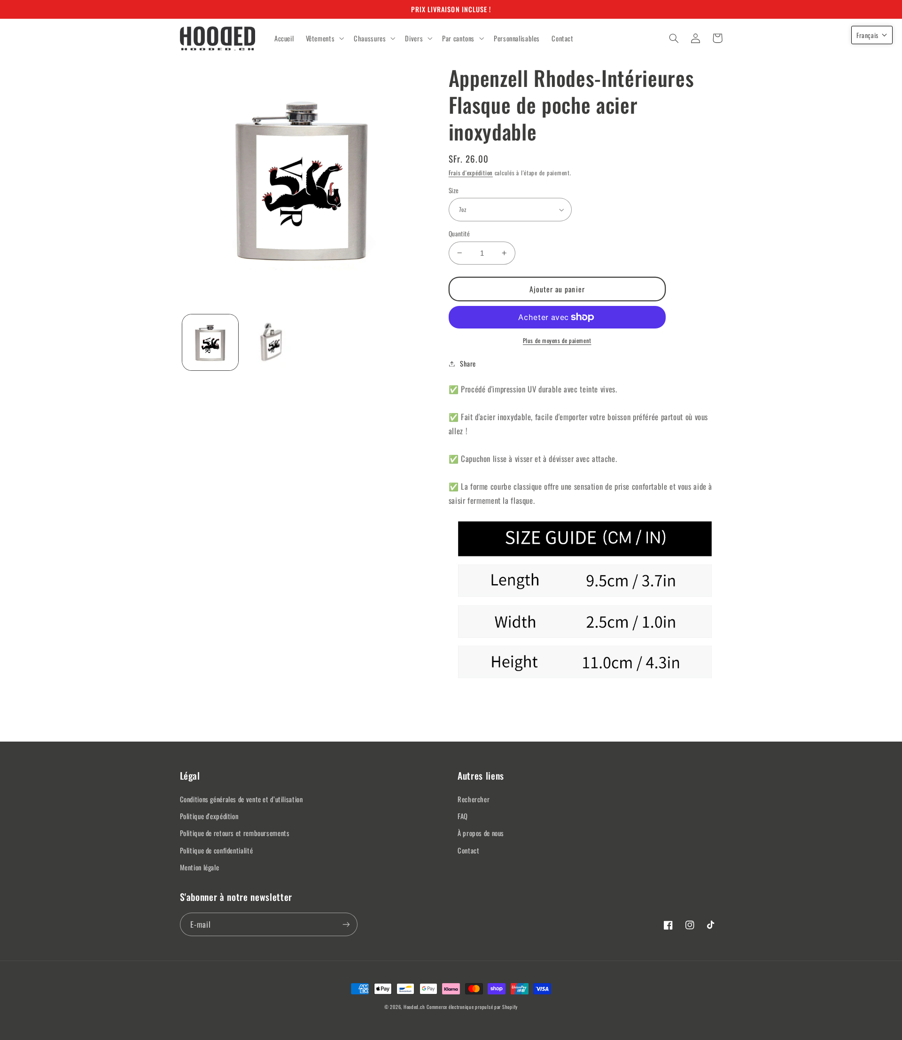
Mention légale (199, 867)
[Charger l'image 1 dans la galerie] (210, 342)
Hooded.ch (414, 1006)
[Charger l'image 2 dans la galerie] (271, 342)
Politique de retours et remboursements (235, 833)
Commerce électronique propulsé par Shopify (472, 1006)
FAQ (463, 816)
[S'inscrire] (346, 924)
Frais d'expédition (471, 172)
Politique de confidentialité (216, 850)
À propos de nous (481, 833)
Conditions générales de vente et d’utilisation (241, 799)
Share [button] (468, 363)
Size (454, 190)
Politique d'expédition (209, 816)
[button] (324, 38)
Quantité (459, 233)
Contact (468, 850)
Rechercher (474, 799)
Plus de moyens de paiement (557, 340)
